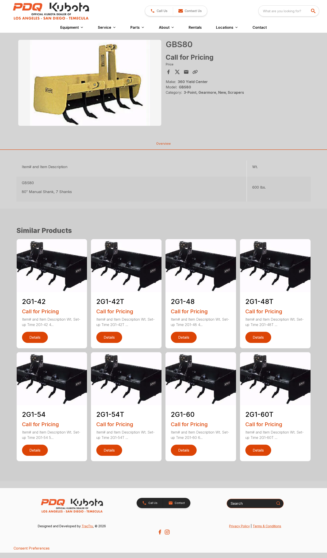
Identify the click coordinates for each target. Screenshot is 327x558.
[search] (313, 11)
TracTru (87, 526)
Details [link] (34, 337)
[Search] (278, 503)
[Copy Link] (195, 72)
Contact (259, 27)
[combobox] (288, 11)
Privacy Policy (239, 526)
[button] (159, 11)
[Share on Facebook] (168, 72)
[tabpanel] (89, 83)
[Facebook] (160, 532)
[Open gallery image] (89, 83)
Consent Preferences (32, 548)
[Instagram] (167, 532)
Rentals (195, 27)
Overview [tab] (163, 143)
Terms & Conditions (267, 526)
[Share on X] (177, 72)
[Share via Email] (186, 72)
